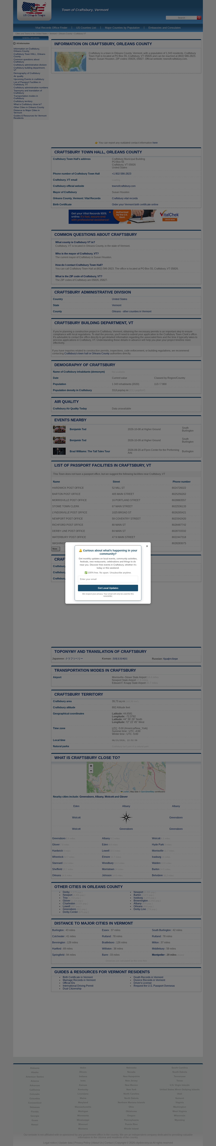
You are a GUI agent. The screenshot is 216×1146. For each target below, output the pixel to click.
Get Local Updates (108, 588)
